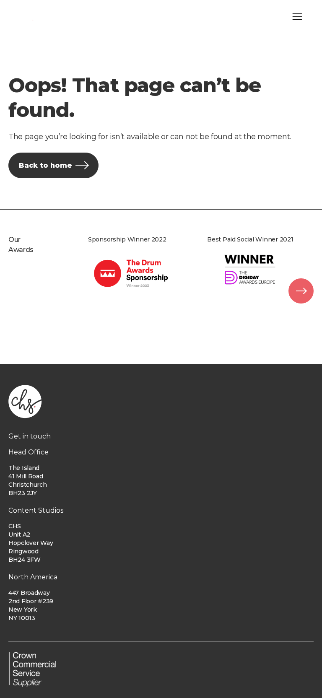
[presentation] (301, 291)
